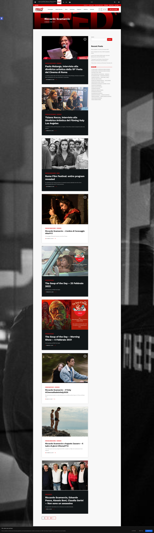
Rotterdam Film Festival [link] (96, 91)
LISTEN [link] (36, 5)
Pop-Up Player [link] (113, 9)
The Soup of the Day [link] (49, 280)
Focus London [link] (108, 80)
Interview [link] (59, 63)
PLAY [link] (105, 9)
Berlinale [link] (107, 74)
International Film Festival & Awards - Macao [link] (100, 83)
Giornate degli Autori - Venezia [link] (97, 82)
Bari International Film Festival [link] (97, 74)
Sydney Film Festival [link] (105, 94)
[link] (1, 18)
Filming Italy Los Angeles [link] (50, 114)
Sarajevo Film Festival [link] (95, 94)
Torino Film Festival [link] (95, 96)
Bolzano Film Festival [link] (104, 75)
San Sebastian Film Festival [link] (96, 93)
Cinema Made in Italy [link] (50, 387)
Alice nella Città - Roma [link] (96, 72)
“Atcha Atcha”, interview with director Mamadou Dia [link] (101, 63)
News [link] (58, 173)
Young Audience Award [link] (96, 99)
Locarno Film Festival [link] (95, 88)
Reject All (141, 530)
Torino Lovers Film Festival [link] (105, 96)
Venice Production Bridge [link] (96, 98)
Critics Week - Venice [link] (105, 77)
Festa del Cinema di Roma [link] (50, 63)
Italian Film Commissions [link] (96, 85)
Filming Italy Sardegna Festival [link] (97, 80)
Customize (134, 530)
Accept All (149, 530)
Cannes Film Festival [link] (95, 77)
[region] (77, 530)
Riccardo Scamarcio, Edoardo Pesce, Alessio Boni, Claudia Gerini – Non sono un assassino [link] (64, 500)
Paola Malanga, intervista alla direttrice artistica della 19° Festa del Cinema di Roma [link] (63, 69)
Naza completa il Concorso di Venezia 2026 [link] (100, 49)
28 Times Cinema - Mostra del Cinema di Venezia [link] (100, 71)
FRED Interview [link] (48, 494)
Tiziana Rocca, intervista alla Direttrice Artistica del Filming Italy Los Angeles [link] (64, 120)
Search (109, 39)
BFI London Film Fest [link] (95, 75)
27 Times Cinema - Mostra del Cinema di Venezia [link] (100, 69)
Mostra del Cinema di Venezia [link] (97, 90)
